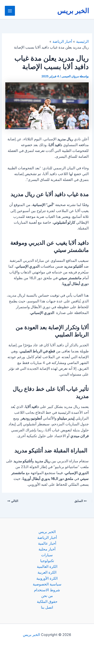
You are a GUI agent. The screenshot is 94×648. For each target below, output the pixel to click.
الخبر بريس (73, 11)
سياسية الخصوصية (47, 584)
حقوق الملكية (47, 601)
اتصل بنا (47, 607)
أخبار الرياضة (47, 537)
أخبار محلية (47, 549)
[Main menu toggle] (10, 11)
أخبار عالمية (47, 543)
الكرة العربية (47, 572)
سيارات (47, 555)
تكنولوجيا (47, 561)
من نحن (47, 596)
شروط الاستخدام (47, 590)
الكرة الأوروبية (47, 578)
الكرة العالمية (47, 566)
